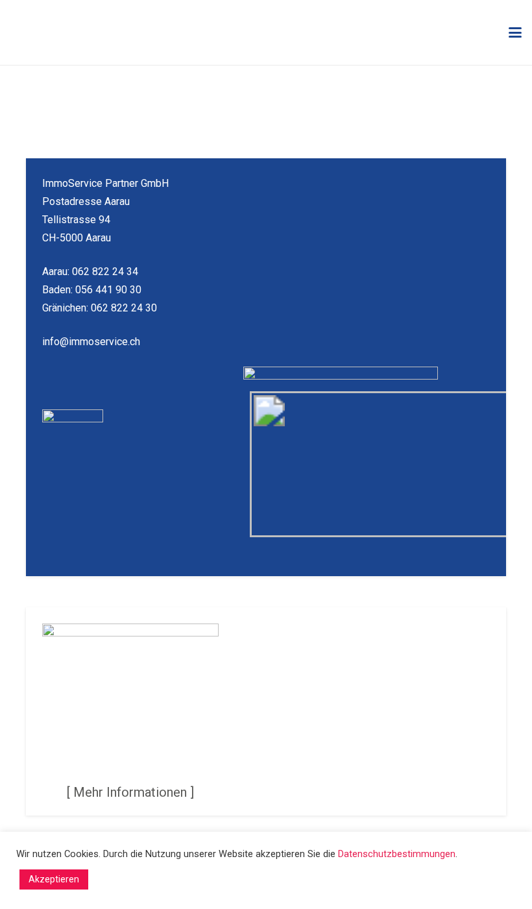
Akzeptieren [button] (54, 879)
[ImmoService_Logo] (99, 32)
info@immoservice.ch (91, 341)
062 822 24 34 (105, 271)
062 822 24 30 (124, 308)
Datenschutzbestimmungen (396, 854)
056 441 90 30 (108, 290)
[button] (515, 32)
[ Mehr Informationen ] (130, 792)
